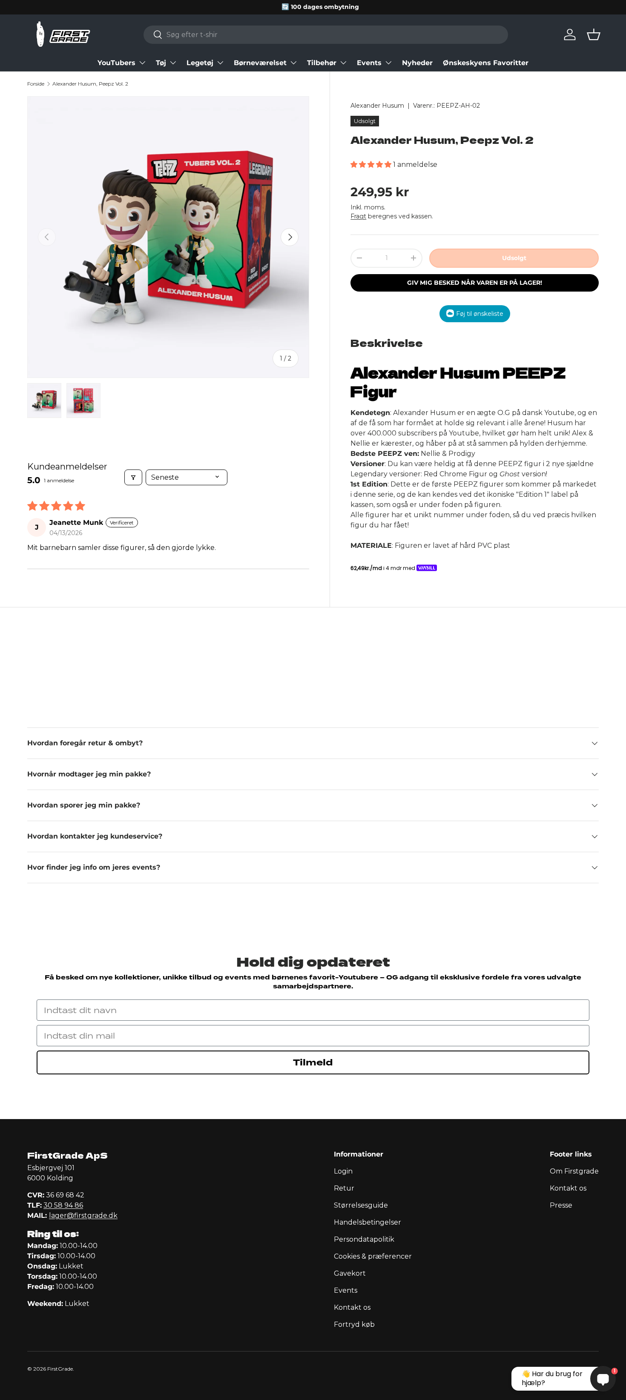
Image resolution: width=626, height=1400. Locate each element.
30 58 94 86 (63, 1205)
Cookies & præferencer (373, 1256)
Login (343, 1171)
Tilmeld (313, 1062)
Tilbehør (321, 63)
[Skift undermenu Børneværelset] (293, 62)
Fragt (358, 216)
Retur (344, 1188)
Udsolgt (514, 257)
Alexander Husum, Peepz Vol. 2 (90, 83)
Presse (561, 1205)
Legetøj (200, 63)
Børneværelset (260, 63)
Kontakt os (352, 1307)
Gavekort (350, 1273)
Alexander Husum (377, 105)
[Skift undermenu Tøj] (173, 62)
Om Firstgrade (574, 1171)
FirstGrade (60, 1369)
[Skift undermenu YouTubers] (142, 62)
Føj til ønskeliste (479, 313)
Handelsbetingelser (367, 1222)
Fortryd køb (354, 1324)
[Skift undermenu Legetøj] (220, 62)
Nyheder (417, 63)
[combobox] (326, 35)
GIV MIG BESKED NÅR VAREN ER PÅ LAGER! (474, 282)
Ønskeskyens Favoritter (485, 63)
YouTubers (116, 63)
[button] (593, 34)
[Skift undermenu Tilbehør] (343, 62)
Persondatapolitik (364, 1239)
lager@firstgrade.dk (83, 1215)
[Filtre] (133, 477)
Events (369, 63)
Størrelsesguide (361, 1205)
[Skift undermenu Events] (388, 62)
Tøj (161, 63)
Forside (35, 83)
